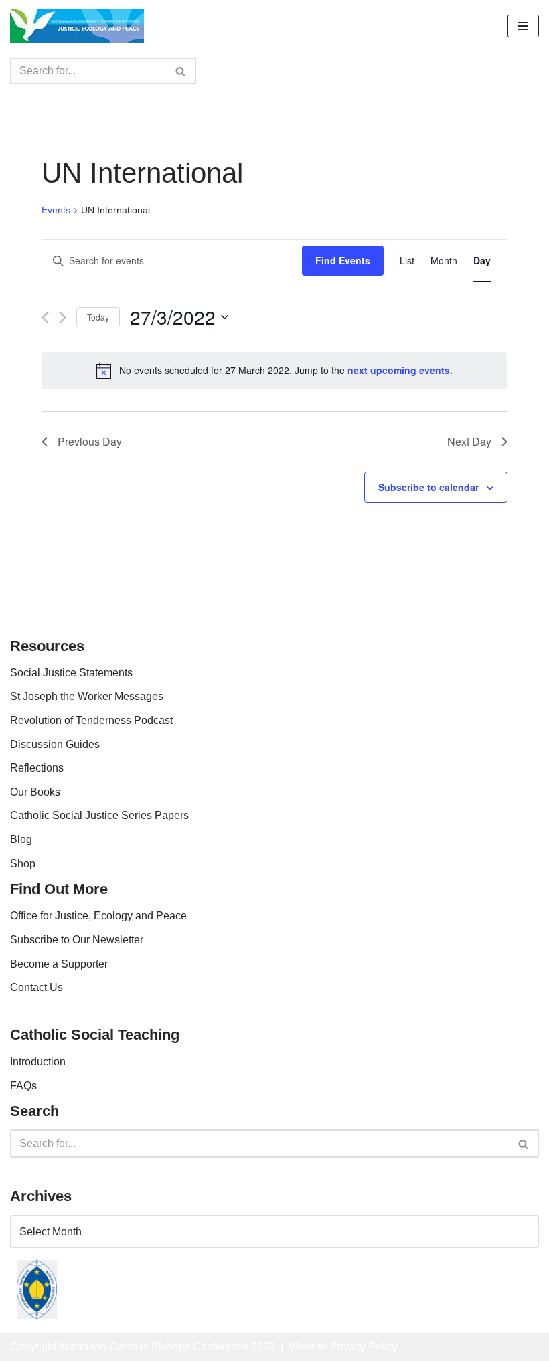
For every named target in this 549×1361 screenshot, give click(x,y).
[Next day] (62, 317)
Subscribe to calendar (428, 487)
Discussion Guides (55, 744)
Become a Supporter (59, 964)
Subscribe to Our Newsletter (76, 939)
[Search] (181, 71)
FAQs (23, 1085)
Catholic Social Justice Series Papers (99, 815)
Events (56, 210)
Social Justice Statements (71, 672)
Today (98, 317)
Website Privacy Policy (343, 1346)
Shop (22, 863)
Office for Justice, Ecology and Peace (98, 915)
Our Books (35, 792)
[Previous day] (45, 317)
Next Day (469, 441)
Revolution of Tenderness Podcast (91, 720)
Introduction (38, 1061)
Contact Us (36, 987)
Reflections (37, 768)
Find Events (342, 260)
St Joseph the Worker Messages (86, 696)
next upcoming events (398, 370)
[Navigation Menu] (523, 26)
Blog (21, 839)
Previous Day (90, 441)
